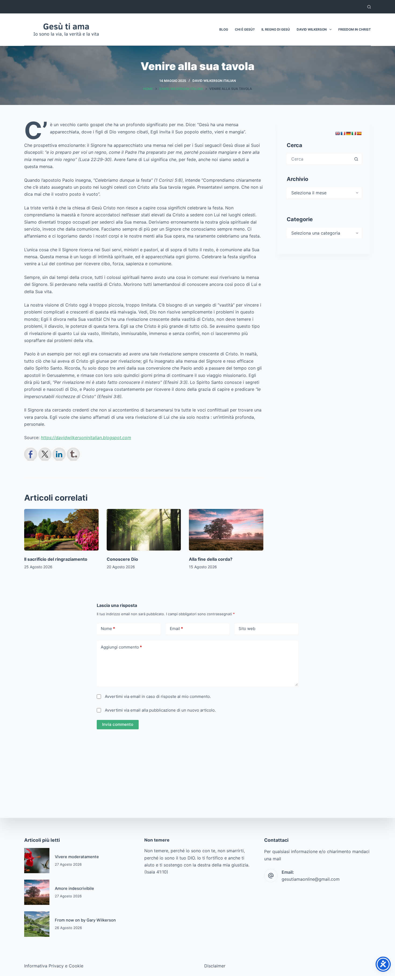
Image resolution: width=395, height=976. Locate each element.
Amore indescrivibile (74, 888)
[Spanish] (359, 133)
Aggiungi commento (121, 647)
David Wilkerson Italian (214, 81)
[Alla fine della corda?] (226, 530)
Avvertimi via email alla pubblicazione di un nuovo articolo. (160, 710)
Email (176, 628)
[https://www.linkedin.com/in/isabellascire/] (59, 454)
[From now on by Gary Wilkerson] (36, 924)
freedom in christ (354, 29)
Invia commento (117, 724)
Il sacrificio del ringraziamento (55, 559)
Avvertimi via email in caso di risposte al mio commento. (158, 696)
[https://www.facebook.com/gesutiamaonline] (30, 454)
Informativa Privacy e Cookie (53, 965)
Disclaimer (214, 965)
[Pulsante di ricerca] (356, 159)
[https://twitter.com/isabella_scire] (44, 454)
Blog (223, 29)
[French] (342, 133)
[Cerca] (369, 7)
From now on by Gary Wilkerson (85, 920)
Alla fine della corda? (210, 559)
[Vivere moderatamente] (36, 860)
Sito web (247, 628)
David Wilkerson (312, 29)
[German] (348, 133)
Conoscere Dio (122, 559)
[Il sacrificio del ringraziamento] (61, 530)
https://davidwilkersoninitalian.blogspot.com (86, 437)
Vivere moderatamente (77, 856)
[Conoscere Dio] (144, 530)
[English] (337, 133)
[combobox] (319, 159)
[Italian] (353, 133)
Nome (108, 628)
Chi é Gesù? (245, 29)
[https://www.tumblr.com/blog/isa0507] (73, 454)
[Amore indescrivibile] (36, 892)
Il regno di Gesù (275, 29)
